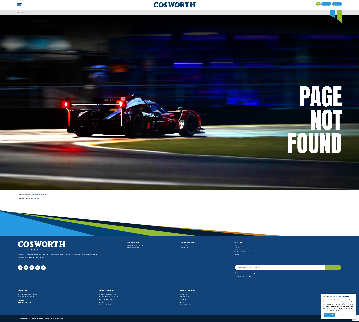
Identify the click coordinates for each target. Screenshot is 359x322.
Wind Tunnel (184, 245)
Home (18, 12)
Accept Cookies (330, 315)
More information (334, 310)
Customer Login (326, 4)
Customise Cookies (343, 315)
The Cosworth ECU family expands (244, 252)
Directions (21, 300)
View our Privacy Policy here (243, 276)
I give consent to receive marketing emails (247, 273)
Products (237, 245)
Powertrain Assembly (133, 247)
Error (23, 12)
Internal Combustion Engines (135, 245)
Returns (236, 250)
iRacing (236, 254)
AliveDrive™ (184, 247)
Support (338, 4)
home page (35, 198)
